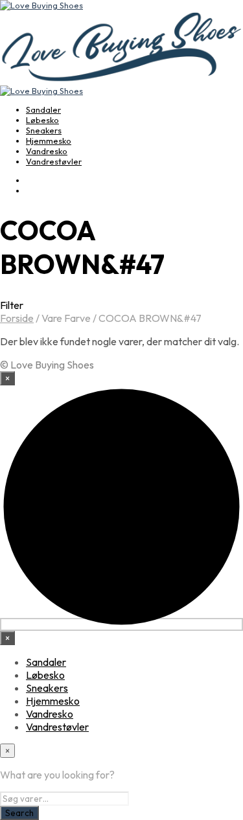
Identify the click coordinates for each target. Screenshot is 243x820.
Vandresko (46, 151)
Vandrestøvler (54, 161)
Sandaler (43, 109)
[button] (121, 305)
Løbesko (42, 120)
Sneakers (44, 130)
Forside (17, 318)
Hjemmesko (48, 140)
